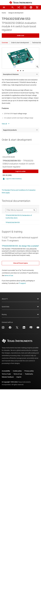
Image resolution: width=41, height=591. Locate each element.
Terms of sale (6, 374)
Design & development (15, 13)
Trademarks (29, 374)
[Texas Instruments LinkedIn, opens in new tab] (24, 328)
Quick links (5, 307)
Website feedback (8, 377)
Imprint (18, 377)
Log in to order (21, 171)
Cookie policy (17, 371)
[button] (4, 7)
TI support (22, 283)
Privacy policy (29, 371)
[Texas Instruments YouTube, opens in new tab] (38, 328)
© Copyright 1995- (10, 382)
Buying (4, 314)
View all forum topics (20, 263)
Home (4, 13)
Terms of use (17, 374)
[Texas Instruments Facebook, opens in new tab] (10, 328)
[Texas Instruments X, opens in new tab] (17, 328)
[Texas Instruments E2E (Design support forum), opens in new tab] (31, 328)
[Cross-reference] (19, 7)
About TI (5, 299)
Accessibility (6, 371)
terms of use (8, 275)
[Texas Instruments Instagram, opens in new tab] (3, 328)
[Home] (20, 2)
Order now (20, 35)
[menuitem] (13, 7)
